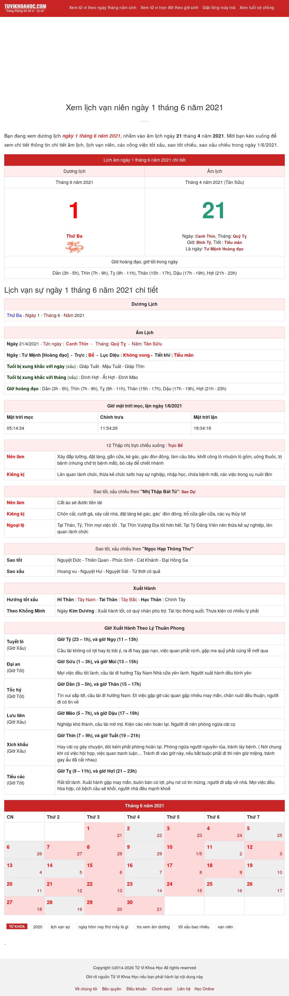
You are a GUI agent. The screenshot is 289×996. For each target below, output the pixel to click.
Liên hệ (184, 988)
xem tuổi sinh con (87, 22)
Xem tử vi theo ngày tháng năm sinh (103, 7)
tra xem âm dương (153, 926)
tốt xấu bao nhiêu (193, 926)
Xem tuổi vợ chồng (257, 7)
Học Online (204, 988)
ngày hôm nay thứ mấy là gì (103, 926)
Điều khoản (136, 988)
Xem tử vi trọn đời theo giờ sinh (170, 7)
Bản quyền (111, 988)
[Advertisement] (144, 56)
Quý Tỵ (118, 343)
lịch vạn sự (60, 926)
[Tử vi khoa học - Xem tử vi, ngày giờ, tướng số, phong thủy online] (32, 8)
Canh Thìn (77, 343)
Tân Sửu (153, 343)
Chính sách (162, 988)
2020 (37, 926)
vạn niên (225, 926)
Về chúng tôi (86, 988)
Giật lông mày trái (219, 7)
